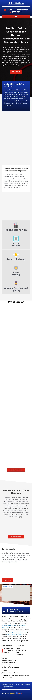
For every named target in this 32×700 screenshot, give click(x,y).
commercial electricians (9, 625)
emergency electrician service (18, 632)
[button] (16, 16)
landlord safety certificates (14, 634)
